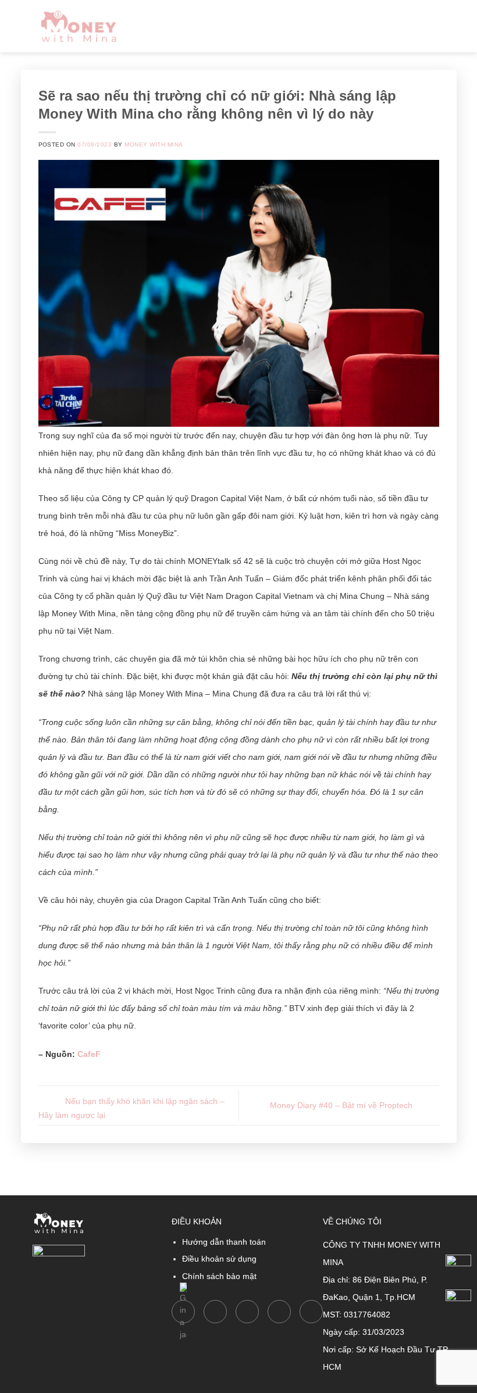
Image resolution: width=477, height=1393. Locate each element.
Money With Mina (153, 144)
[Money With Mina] (79, 26)
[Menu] (449, 26)
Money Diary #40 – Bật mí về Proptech (342, 1104)
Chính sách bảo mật (219, 1276)
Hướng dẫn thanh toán (224, 1241)
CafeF (89, 1054)
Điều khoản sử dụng (219, 1258)
